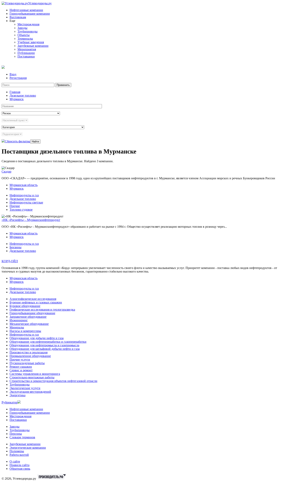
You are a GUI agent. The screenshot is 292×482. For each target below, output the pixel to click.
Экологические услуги (25, 388)
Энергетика (17, 395)
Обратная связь (20, 468)
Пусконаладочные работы (27, 363)
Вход (13, 74)
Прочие (15, 206)
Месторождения (28, 24)
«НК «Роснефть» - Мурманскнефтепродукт (31, 220)
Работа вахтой (19, 454)
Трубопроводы (27, 31)
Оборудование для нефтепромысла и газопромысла (44, 345)
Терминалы (25, 38)
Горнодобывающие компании (30, 13)
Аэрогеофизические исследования (33, 299)
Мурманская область (24, 185)
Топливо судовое (21, 209)
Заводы (22, 28)
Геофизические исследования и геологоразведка (42, 309)
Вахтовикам (18, 17)
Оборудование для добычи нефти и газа (37, 338)
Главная (15, 92)
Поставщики (26, 56)
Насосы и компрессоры (25, 331)
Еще (12, 20)
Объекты (23, 35)
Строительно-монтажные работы (32, 377)
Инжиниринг (19, 320)
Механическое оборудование (29, 323)
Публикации (26, 53)
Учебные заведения (30, 42)
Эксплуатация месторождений (30, 391)
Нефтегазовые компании (26, 10)
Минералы (17, 327)
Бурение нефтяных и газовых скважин (36, 302)
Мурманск (17, 99)
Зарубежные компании (32, 45)
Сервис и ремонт (21, 370)
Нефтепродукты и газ (24, 195)
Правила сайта (19, 465)
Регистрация (18, 78)
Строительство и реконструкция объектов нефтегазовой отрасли (53, 381)
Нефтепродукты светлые (26, 202)
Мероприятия (26, 49)
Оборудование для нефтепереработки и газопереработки (48, 341)
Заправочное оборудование (28, 316)
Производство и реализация (28, 352)
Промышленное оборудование (30, 356)
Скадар (6, 171)
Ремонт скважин (21, 366)
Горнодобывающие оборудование (32, 313)
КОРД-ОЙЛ (10, 261)
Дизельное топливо (23, 95)
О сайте (15, 461)
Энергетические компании (28, 447)
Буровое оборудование (25, 306)
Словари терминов (22, 437)
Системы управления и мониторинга (35, 373)
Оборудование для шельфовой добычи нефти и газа (45, 348)
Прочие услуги (20, 359)
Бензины (15, 247)
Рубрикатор (9, 402)
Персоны (16, 433)
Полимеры (17, 451)
